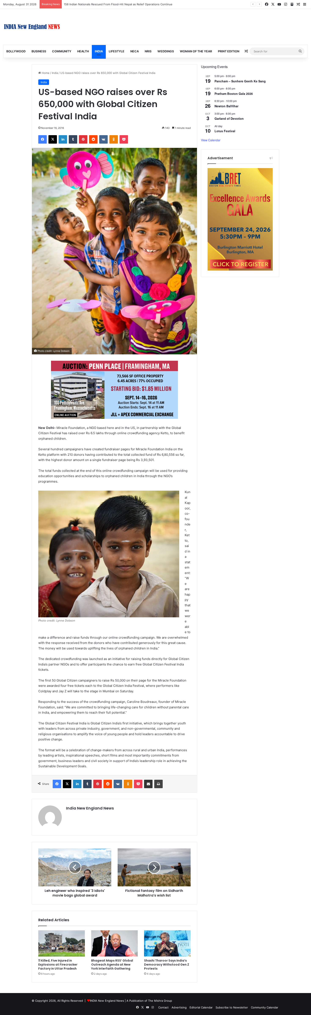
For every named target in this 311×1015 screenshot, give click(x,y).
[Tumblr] (73, 139)
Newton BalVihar (226, 106)
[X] (52, 139)
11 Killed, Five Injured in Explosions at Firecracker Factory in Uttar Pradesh (57, 964)
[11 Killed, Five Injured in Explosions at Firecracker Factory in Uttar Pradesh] (61, 943)
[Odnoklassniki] (113, 139)
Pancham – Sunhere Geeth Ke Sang (240, 81)
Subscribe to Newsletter (232, 1007)
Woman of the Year (196, 51)
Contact (163, 1007)
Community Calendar (264, 1007)
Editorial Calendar (201, 1007)
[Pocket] (124, 139)
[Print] (158, 784)
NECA (134, 51)
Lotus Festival (225, 131)
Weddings (165, 51)
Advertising (179, 1007)
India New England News (90, 808)
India (99, 51)
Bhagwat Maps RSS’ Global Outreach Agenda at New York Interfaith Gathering (112, 964)
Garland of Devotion (229, 118)
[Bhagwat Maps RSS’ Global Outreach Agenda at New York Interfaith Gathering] (114, 943)
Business (39, 51)
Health (83, 51)
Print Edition (228, 51)
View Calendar (210, 140)
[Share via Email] (148, 784)
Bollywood (16, 51)
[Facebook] (42, 139)
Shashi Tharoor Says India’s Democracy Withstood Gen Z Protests (166, 964)
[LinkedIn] (63, 139)
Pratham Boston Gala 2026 (234, 93)
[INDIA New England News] (32, 26)
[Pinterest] (83, 139)
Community (61, 51)
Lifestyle (116, 51)
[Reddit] (93, 139)
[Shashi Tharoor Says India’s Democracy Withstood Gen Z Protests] (167, 943)
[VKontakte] (103, 139)
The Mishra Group (160, 1000)
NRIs (148, 51)
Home (45, 73)
